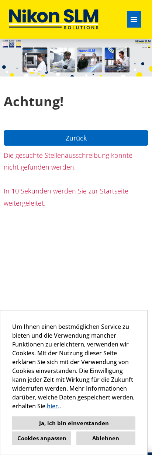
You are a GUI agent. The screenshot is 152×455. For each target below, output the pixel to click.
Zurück (76, 138)
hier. (53, 406)
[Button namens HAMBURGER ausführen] (134, 19)
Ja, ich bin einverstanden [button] (74, 423)
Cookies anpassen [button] (41, 438)
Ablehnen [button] (105, 438)
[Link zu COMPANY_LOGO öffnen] (54, 19)
